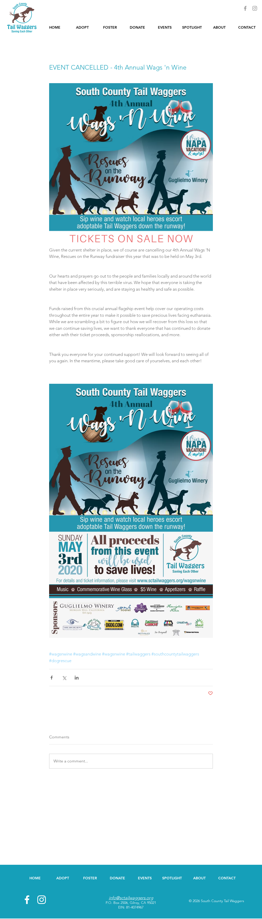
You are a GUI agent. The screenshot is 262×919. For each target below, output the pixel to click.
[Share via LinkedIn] (76, 677)
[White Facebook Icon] (27, 899)
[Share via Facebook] (51, 677)
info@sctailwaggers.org (131, 897)
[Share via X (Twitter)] (64, 677)
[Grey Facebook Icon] (245, 8)
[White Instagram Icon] (41, 899)
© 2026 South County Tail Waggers (216, 901)
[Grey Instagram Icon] (255, 8)
